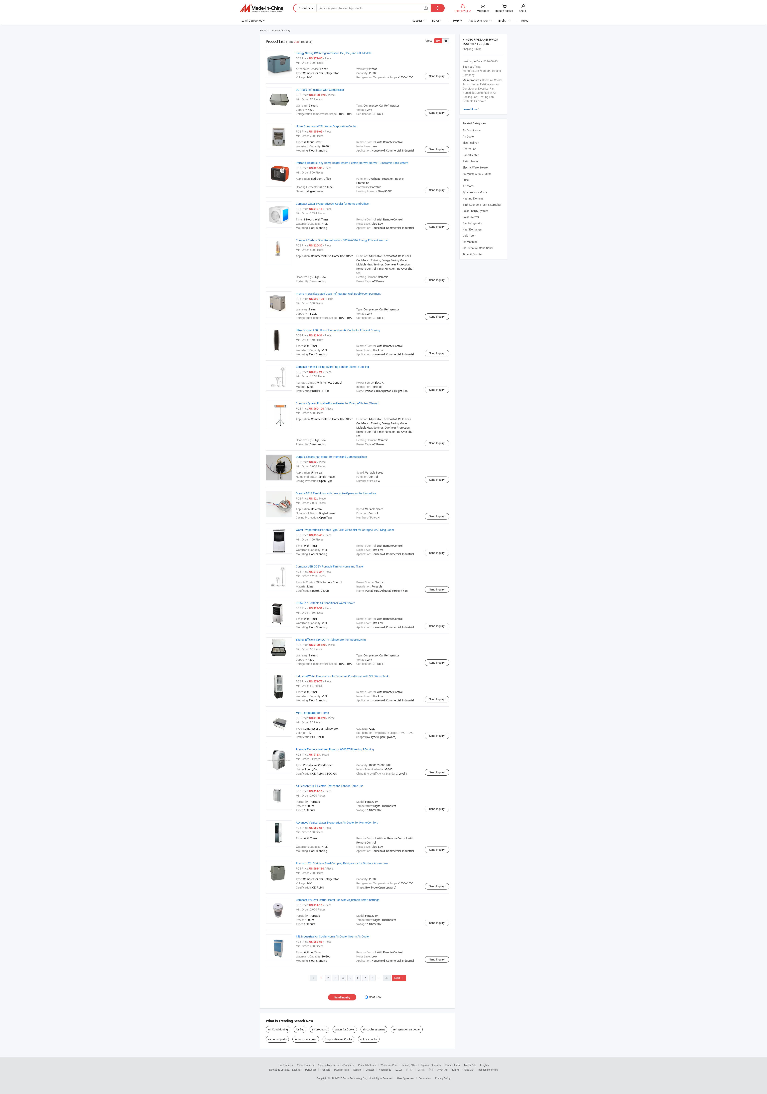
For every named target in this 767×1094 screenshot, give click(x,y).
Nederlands (385, 1069)
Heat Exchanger (472, 229)
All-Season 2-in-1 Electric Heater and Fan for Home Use (329, 786)
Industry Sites (409, 1065)
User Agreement (405, 1078)
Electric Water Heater (476, 167)
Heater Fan (469, 149)
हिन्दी (431, 1069)
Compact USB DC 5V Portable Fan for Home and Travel (329, 566)
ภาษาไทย (442, 1069)
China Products (305, 1065)
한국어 (409, 1069)
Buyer (435, 20)
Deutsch (370, 1069)
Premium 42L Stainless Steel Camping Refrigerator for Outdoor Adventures (342, 863)
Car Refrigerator (473, 223)
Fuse (466, 180)
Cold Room (469, 235)
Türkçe (455, 1069)
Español (296, 1069)
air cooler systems (374, 1029)
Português (310, 1069)
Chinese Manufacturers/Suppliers (336, 1065)
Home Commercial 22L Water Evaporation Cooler (326, 126)
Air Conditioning (278, 1029)
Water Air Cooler (345, 1029)
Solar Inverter (471, 217)
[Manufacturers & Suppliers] (261, 8)
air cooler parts (277, 1039)
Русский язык (341, 1069)
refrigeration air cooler (406, 1029)
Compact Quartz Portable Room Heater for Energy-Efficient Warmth (337, 403)
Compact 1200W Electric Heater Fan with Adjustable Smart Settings (337, 900)
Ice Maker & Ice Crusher (477, 174)
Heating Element (473, 198)
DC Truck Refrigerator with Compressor (320, 90)
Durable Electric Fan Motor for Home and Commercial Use (331, 457)
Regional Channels (431, 1065)
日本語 (421, 1069)
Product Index (452, 1065)
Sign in (523, 10)
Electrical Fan (471, 143)
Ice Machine (470, 242)
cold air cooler (368, 1039)
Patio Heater (470, 161)
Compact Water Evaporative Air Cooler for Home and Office (332, 203)
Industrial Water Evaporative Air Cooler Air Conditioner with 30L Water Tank (342, 676)
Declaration (425, 1078)
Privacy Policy (442, 1078)
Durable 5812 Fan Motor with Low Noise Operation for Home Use (336, 493)
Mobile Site (470, 1065)
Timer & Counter (473, 254)
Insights (484, 1065)
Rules (524, 20)
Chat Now (375, 997)
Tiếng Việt (468, 1069)
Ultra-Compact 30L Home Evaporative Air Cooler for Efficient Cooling (338, 330)
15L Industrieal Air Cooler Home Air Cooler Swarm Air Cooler (333, 936)
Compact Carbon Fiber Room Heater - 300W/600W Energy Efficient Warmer (342, 240)
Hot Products (285, 1065)
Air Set (300, 1029)
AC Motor (468, 186)
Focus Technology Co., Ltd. (357, 1078)
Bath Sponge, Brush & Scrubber (482, 204)
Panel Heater (471, 155)
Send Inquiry (437, 76)
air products (319, 1029)
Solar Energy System (475, 211)
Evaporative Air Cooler (338, 1039)
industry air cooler (306, 1039)
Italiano (357, 1069)
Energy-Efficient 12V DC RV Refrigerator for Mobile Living (331, 639)
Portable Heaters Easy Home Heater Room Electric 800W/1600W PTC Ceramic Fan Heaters (352, 163)
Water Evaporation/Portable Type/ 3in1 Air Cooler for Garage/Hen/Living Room (345, 530)
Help (456, 20)
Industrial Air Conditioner (478, 248)
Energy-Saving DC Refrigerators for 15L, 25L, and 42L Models (333, 53)
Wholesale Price (389, 1065)
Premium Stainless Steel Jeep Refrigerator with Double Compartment (338, 293)
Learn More (472, 109)
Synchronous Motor (475, 192)
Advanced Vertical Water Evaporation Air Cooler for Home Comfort (337, 822)
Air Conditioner (472, 130)
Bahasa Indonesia (488, 1069)
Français (325, 1069)
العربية (398, 1069)
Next (399, 978)
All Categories (253, 20)
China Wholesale (367, 1065)
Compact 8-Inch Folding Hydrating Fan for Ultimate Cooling (332, 367)
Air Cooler (469, 136)
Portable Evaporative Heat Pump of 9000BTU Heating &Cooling (335, 749)
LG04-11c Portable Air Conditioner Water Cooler (325, 603)
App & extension (479, 20)
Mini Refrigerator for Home (312, 713)
